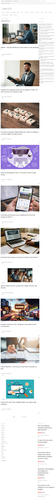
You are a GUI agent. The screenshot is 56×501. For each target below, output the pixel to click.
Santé (18, 12)
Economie (37, 12)
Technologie (13, 12)
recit (2, 55)
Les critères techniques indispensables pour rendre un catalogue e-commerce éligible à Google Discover (47, 70)
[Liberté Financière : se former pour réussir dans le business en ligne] (20, 337)
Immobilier (3, 441)
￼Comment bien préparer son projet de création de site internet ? (20, 257)
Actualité (3, 12)
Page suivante (24, 416)
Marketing (3, 44)
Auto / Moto (32, 12)
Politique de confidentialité (5, 3)
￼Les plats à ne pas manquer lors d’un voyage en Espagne (46, 487)
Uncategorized (3, 460)
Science (2, 453)
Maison (2, 444)
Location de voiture (4, 442)
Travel (22, 12)
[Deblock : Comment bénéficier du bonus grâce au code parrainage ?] (20, 24)
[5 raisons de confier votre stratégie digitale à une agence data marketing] (20, 380)
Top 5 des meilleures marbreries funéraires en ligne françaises (45, 427)
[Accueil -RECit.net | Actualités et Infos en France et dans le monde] (7, 8)
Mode (42, 12)
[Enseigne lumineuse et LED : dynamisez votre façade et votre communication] (20, 299)
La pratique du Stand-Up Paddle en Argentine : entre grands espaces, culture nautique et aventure (46, 39)
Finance (2, 439)
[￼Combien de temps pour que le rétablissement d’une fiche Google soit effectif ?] (20, 186)
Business (7, 12)
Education (26, 12)
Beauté (46, 12)
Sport (2, 455)
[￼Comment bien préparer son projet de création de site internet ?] (20, 228)
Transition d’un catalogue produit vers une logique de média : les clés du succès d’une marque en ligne (46, 66)
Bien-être (50, 12)
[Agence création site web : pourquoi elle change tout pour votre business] (20, 268)
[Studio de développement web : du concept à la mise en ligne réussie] (20, 145)
